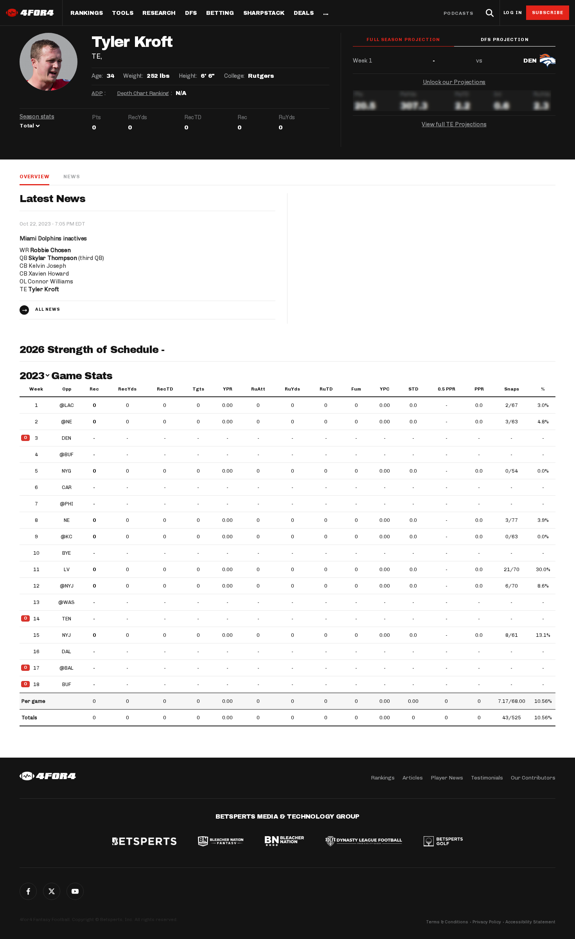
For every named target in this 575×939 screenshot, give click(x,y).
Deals (304, 13)
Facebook (28, 891)
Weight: (133, 75)
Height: (188, 75)
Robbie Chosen (50, 250)
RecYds (127, 389)
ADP (97, 93)
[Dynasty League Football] (363, 842)
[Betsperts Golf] (443, 842)
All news (47, 309)
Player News (447, 777)
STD (413, 389)
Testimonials (487, 777)
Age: (97, 75)
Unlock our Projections (454, 82)
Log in (512, 12)
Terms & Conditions (447, 922)
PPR (479, 389)
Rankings (86, 13)
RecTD (165, 389)
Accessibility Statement (530, 922)
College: (234, 75)
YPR (227, 389)
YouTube (75, 891)
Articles (412, 777)
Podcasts (458, 13)
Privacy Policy (487, 922)
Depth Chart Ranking (143, 93)
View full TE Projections (454, 124)
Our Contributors (533, 777)
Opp (66, 389)
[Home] (48, 776)
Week (36, 389)
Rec (94, 389)
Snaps (511, 389)
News (71, 176)
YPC (385, 389)
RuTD (326, 389)
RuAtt (258, 389)
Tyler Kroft (43, 289)
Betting (220, 13)
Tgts (198, 389)
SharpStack (263, 13)
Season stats (37, 116)
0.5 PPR (446, 389)
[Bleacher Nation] (284, 842)
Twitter (51, 891)
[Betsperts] (144, 842)
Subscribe (548, 12)
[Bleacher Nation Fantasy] (220, 842)
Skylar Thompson (53, 258)
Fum (356, 389)
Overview (34, 176)
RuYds (292, 389)
